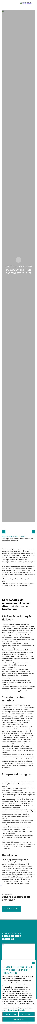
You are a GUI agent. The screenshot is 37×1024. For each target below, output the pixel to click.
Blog (3, 536)
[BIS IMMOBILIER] (28, 5)
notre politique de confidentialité (13, 1010)
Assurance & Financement (16, 536)
